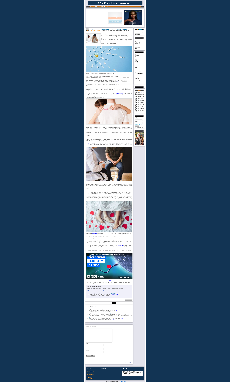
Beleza (136, 57)
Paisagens (137, 78)
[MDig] (100, 3)
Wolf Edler (136, 45)
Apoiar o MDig (113, 292)
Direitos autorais (90, 371)
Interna (140, 29)
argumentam (94, 233)
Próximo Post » (128, 362)
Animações (137, 55)
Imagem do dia (137, 72)
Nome (87, 343)
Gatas (136, 67)
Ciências (136, 61)
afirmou (130, 190)
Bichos (136, 59)
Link (117, 309)
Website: (87, 350)
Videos (136, 81)
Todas (136, 54)
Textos (136, 79)
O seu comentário (96, 327)
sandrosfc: (137, 94)
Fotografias (137, 65)
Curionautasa (137, 44)
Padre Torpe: (137, 96)
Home (91, 6)
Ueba (136, 39)
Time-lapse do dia (138, 80)
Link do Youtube (109, 280)
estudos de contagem (120, 93)
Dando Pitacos (137, 47)
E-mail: (87, 347)
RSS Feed (106, 6)
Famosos (136, 63)
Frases (95, 6)
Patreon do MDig (114, 294)
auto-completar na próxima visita (92, 353)
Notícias (98, 30)
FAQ (87, 373)
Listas (136, 74)
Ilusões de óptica (138, 71)
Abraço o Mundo (138, 48)
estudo (88, 143)
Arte (135, 56)
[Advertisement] (98, 17)
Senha (136, 121)
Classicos (136, 60)
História (136, 68)
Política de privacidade (91, 375)
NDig (136, 41)
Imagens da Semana (139, 73)
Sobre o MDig (89, 378)
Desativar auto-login (139, 127)
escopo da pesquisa (119, 126)
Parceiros (100, 6)
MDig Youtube (137, 42)
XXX (135, 83)
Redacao (93, 30)
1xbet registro (137, 43)
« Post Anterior (89, 362)
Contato (88, 370)
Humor (136, 69)
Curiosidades (137, 62)
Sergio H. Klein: (137, 92)
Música (136, 75)
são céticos (120, 245)
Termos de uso (90, 377)
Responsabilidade (90, 374)
